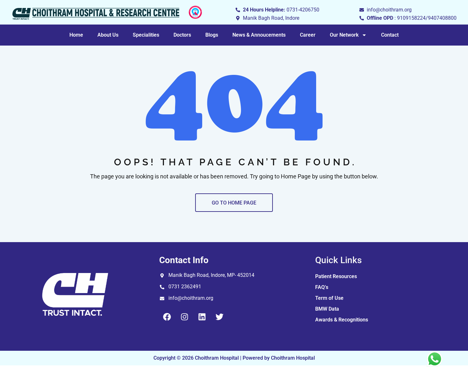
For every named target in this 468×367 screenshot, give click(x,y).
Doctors (182, 35)
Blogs (211, 35)
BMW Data (327, 309)
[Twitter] (220, 317)
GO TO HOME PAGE (234, 203)
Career (308, 35)
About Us (107, 35)
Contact (390, 35)
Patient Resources (336, 276)
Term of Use (329, 298)
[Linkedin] (202, 317)
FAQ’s (321, 287)
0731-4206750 (303, 10)
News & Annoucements (259, 35)
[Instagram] (185, 317)
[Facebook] (167, 317)
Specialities (146, 35)
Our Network (344, 35)
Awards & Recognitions (341, 320)
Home (76, 35)
